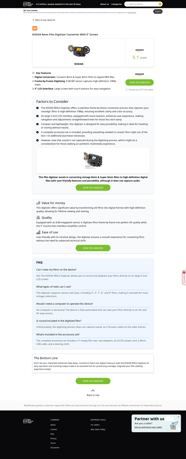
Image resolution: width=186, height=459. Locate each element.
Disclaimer (54, 447)
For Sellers (95, 425)
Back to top (93, 395)
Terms (53, 443)
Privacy (53, 438)
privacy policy (132, 12)
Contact (53, 429)
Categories (116, 4)
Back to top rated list (45, 20)
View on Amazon (139, 82)
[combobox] (143, 4)
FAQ (52, 434)
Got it (158, 11)
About (53, 425)
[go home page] (28, 4)
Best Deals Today (98, 429)
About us (104, 4)
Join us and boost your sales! (148, 427)
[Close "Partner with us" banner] (178, 417)
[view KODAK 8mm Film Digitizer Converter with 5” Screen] (78, 53)
